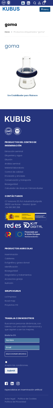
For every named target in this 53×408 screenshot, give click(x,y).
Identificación (11, 266)
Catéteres (9, 258)
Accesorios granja (14, 279)
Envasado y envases (15, 176)
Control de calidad (14, 171)
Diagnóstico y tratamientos (18, 275)
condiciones (22, 365)
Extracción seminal (14, 151)
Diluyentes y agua (13, 155)
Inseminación (11, 254)
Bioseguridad (11, 184)
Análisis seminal (12, 163)
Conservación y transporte (18, 180)
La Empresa (10, 296)
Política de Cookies (27, 398)
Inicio (7, 32)
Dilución (8, 159)
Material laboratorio (14, 167)
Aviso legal (10, 398)
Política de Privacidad (15, 401)
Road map (10, 300)
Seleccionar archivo (16, 354)
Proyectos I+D (11, 305)
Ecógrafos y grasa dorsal (17, 262)
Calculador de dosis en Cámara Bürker (24, 188)
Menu (46, 9)
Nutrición (9, 283)
